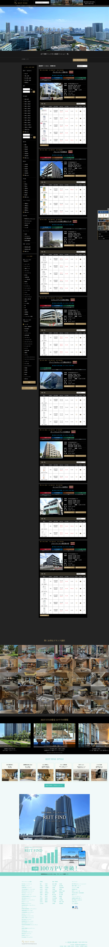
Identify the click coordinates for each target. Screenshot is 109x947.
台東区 (46, 891)
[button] (84, 736)
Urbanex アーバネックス (26, 894)
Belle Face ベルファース (26, 933)
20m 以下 (27, 99)
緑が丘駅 (75, 314)
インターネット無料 (28, 316)
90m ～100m (28, 124)
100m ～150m (28, 127)
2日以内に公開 (27, 246)
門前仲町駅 (61, 887)
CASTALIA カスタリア (26, 898)
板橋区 (41, 899)
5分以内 (26, 168)
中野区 (41, 898)
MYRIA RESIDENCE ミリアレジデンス (29, 908)
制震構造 (26, 314)
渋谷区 (41, 885)
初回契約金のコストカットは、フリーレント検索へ (54, 874)
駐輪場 (26, 281)
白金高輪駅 (54, 891)
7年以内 (26, 151)
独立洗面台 (27, 328)
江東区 (46, 885)
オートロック (27, 266)
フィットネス (27, 290)
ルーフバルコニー (28, 365)
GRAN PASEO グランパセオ (27, 910)
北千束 (74, 372)
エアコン (26, 354)
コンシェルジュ (28, 288)
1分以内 (26, 164)
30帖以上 (26, 210)
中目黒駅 (61, 899)
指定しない (27, 131)
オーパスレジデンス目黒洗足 (60, 432)
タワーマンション (28, 220)
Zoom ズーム (24, 930)
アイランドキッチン (28, 343)
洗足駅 (74, 163)
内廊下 (26, 301)
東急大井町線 (70, 85)
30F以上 (26, 192)
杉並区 (46, 898)
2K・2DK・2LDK (28, 77)
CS (25, 307)
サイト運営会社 (75, 903)
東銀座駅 (54, 899)
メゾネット (27, 361)
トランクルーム (28, 272)
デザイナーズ (27, 223)
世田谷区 (46, 892)
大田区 (72, 372)
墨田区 (41, 892)
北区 (41, 896)
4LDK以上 (26, 82)
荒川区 (46, 896)
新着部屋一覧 (74, 889)
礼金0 (26, 233)
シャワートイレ (28, 333)
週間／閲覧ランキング (76, 885)
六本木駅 (54, 885)
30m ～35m (28, 106)
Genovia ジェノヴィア (26, 914)
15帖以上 (26, 205)
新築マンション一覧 (76, 891)
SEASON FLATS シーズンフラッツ (28, 905)
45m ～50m (28, 113)
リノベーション (28, 376)
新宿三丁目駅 (62, 891)
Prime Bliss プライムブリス (27, 937)
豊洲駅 (60, 889)
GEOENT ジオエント (26, 935)
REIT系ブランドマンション (30, 218)
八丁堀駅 (54, 901)
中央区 (46, 883)
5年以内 (26, 149)
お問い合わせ (74, 901)
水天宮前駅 (54, 898)
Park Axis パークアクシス (27, 883)
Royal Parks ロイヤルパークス (28, 915)
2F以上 (26, 183)
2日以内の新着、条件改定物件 (78, 892)
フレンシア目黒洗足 (60, 152)
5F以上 (26, 186)
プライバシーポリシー (76, 896)
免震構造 (26, 312)
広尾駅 (53, 889)
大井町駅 (75, 375)
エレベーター (27, 264)
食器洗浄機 (27, 350)
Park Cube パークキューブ (27, 892)
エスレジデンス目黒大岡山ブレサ (60, 221)
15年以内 (26, 155)
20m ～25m (28, 101)
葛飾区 (46, 901)
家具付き (26, 378)
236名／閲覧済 (44, 149)
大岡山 (74, 310)
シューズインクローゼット (30, 357)
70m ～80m (28, 120)
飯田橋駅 (61, 892)
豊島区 (46, 894)
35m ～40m (28, 108)
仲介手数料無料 (28, 238)
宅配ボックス (27, 268)
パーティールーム (28, 296)
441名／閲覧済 (44, 485)
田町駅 (53, 892)
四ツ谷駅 (61, 894)
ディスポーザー (28, 346)
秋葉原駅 (61, 903)
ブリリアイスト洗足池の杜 (60, 543)
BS (25, 305)
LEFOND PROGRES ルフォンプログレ (29, 896)
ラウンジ (26, 283)
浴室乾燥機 (27, 335)
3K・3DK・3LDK (28, 80)
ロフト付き (27, 363)
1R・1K (26, 73)
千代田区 (46, 887)
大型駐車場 (27, 277)
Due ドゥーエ (24, 907)
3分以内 (26, 166)
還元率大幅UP (27, 240)
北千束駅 (75, 165)
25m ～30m (28, 103)
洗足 (74, 162)
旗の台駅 (75, 85)
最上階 (26, 194)
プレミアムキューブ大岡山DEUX (60, 362)
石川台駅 (74, 501)
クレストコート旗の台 (60, 72)
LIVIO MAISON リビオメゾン (27, 931)
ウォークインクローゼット (30, 359)
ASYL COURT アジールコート (27, 922)
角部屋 (26, 370)
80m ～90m (28, 122)
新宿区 (41, 887)
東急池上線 (70, 86)
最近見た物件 (101, 216)
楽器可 (26, 309)
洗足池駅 (74, 500)
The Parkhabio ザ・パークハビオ (28, 889)
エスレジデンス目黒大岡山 (60, 300)
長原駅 (74, 88)
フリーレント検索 (75, 887)
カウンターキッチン (28, 341)
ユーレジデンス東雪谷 (60, 487)
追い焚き (26, 330)
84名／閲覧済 (44, 219)
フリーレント (27, 236)
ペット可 (26, 227)
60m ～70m (28, 117)
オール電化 (27, 303)
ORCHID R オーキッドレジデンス (28, 899)
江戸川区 (41, 903)
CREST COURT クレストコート (28, 917)
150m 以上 (27, 129)
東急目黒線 (70, 163)
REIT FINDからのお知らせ (77, 899)
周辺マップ (78, 97)
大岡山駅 (74, 233)
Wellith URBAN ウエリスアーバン (28, 928)
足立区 (41, 901)
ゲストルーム (27, 294)
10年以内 (26, 153)
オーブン (26, 348)
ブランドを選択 (29, 388)
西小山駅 (74, 166)
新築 (25, 144)
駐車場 (26, 275)
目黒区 (72, 162)
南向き (26, 374)
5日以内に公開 (27, 249)
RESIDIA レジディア (26, 885)
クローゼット (27, 337)
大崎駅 (60, 898)
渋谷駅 (60, 883)
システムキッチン (28, 339)
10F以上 (26, 188)
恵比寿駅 (61, 885)
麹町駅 (60, 896)
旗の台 (74, 83)
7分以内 (26, 170)
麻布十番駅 (54, 883)
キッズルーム (27, 285)
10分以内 (26, 173)
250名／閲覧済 (44, 360)
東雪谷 (74, 498)
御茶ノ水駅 (61, 901)
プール (26, 292)
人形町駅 (54, 896)
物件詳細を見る (67, 97)
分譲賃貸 (26, 225)
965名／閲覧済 (44, 297)
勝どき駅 (54, 894)
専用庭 (26, 367)
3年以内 (26, 146)
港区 (41, 883)
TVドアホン (27, 270)
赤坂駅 (53, 887)
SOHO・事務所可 (28, 326)
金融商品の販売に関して (77, 898)
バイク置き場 (27, 279)
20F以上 (26, 190)
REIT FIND (18, 5)
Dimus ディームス (25, 901)
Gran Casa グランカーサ (26, 919)
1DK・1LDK (27, 75)
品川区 (72, 83)
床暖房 (26, 352)
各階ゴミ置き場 (28, 299)
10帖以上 (26, 203)
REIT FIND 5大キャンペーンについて (79, 883)
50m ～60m (28, 115)
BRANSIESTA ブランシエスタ (27, 921)
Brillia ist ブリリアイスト (26, 903)
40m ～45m (28, 110)
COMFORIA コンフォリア (27, 887)
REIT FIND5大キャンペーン (54, 785)
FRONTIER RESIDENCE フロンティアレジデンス (30, 925)
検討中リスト (74, 894)
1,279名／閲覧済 (45, 70)
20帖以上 (26, 207)
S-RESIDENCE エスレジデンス (27, 912)
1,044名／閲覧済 (45, 541)
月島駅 (53, 903)
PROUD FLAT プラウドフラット (28, 891)
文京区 (41, 891)
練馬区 (46, 899)
